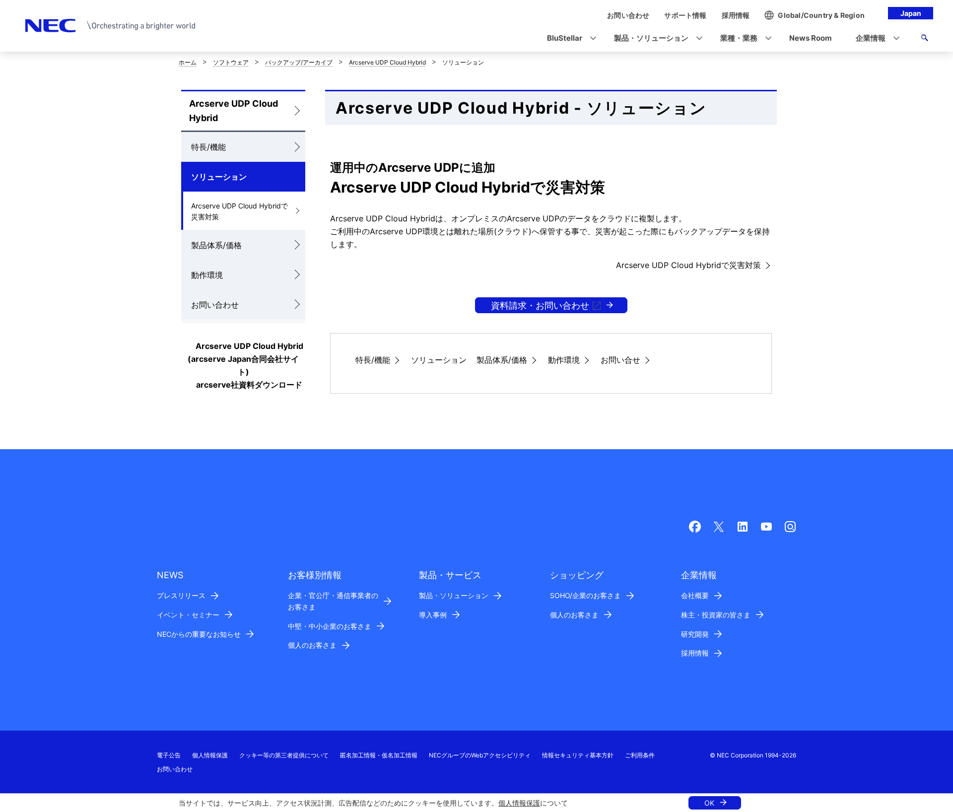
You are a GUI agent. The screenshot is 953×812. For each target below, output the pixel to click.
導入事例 (433, 614)
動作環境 (207, 275)
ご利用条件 (640, 755)
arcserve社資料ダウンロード (249, 385)
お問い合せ (620, 360)
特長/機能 (208, 147)
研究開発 (695, 634)
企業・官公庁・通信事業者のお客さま (333, 601)
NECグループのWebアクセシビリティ (480, 755)
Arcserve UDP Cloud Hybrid (387, 62)
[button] (568, 38)
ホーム (188, 62)
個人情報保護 (519, 803)
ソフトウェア (231, 62)
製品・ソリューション (453, 595)
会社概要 (695, 595)
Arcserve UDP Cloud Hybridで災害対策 (239, 211)
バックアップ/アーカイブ (299, 62)
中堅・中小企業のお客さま (329, 626)
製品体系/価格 (216, 245)
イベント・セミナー (188, 614)
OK (709, 803)
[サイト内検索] (924, 39)
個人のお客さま (312, 645)
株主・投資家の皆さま (715, 614)
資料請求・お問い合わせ (540, 305)
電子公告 (169, 755)
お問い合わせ (215, 305)
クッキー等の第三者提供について (284, 755)
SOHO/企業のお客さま (585, 595)
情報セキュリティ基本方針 (577, 755)
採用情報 (695, 653)
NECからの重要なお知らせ (199, 634)
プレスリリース (181, 595)
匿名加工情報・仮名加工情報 (378, 755)
